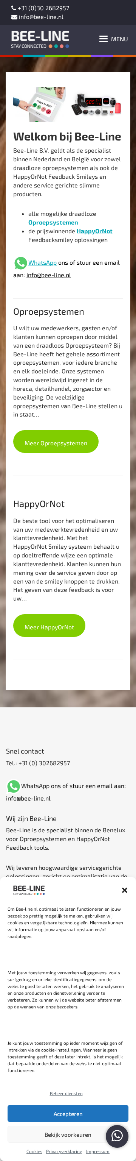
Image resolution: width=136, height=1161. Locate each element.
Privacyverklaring (64, 1151)
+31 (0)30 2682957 (42, 7)
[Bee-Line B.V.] (38, 38)
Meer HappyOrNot (49, 626)
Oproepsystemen (53, 222)
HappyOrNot (95, 230)
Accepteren (68, 1113)
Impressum (98, 1151)
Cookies (34, 1151)
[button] (124, 890)
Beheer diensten (66, 1093)
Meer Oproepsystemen (56, 442)
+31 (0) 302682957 (43, 762)
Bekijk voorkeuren (68, 1134)
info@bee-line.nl (40, 16)
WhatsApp (42, 262)
